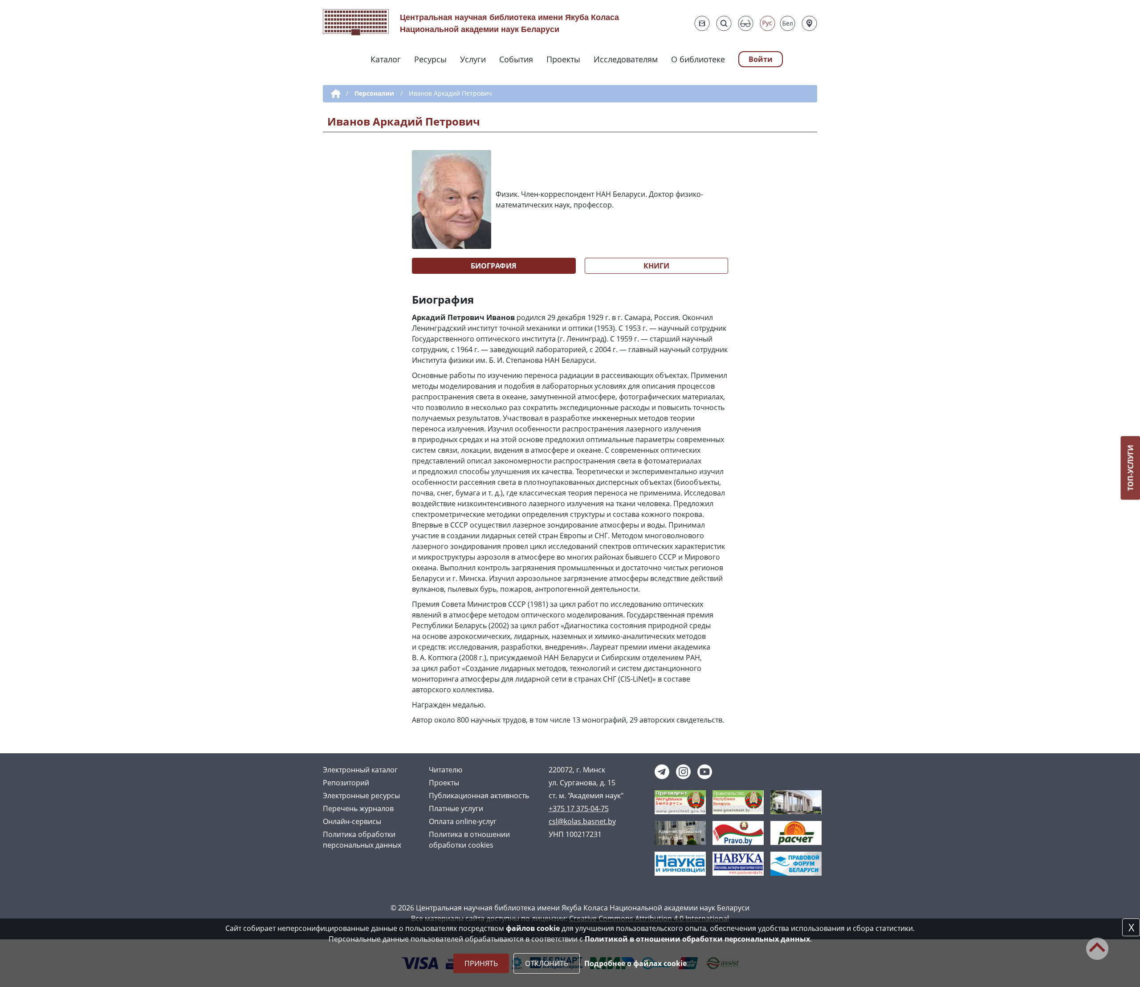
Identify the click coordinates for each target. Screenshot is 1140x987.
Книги (656, 266)
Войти (761, 59)
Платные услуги (456, 808)
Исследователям (626, 59)
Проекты (563, 59)
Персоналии (374, 93)
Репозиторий (346, 783)
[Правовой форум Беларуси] (796, 863)
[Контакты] (809, 23)
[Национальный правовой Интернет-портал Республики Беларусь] (738, 832)
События (516, 59)
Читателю (445, 770)
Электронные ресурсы (361, 795)
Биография (494, 266)
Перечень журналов (358, 808)
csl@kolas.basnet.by (582, 821)
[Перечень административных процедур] (680, 832)
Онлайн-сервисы (352, 821)
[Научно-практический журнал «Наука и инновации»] (680, 863)
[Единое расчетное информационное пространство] (796, 832)
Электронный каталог (360, 770)
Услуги (473, 59)
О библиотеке (698, 59)
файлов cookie (533, 928)
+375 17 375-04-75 (579, 808)
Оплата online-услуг (463, 821)
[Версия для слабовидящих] (745, 23)
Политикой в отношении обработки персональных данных (697, 939)
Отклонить (546, 963)
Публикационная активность (479, 795)
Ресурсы (430, 59)
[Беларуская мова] (787, 23)
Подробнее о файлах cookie (635, 963)
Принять (481, 963)
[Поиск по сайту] (724, 23)
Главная (334, 94)
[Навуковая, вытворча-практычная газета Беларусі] (738, 863)
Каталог (385, 59)
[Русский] (767, 23)
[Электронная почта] (702, 23)
